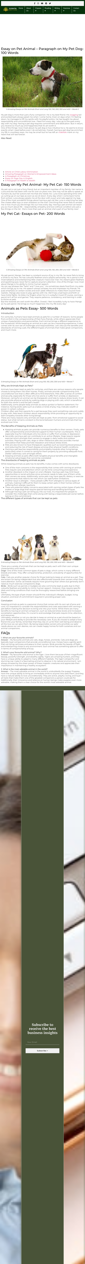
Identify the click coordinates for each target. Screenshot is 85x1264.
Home (21, 8)
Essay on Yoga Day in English (18, 178)
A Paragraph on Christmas (17, 176)
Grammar (66, 8)
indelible (63, 132)
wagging (74, 115)
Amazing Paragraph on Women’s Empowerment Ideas (30, 174)
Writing (57, 8)
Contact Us (76, 9)
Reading (48, 8)
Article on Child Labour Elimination (21, 172)
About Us (28, 9)
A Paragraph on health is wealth (20, 180)
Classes (38, 8)
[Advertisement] (42, 29)
